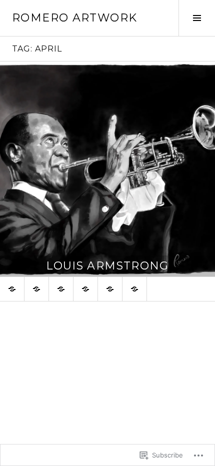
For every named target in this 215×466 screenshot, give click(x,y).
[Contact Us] (134, 289)
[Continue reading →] (107, 169)
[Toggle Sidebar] (196, 18)
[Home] (36, 289)
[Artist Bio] (12, 289)
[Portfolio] (86, 289)
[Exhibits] (61, 289)
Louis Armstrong (107, 265)
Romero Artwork (74, 17)
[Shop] (110, 289)
